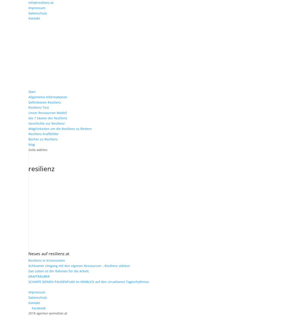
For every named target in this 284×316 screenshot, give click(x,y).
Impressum (36, 8)
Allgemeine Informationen (47, 97)
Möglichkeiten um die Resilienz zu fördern (60, 129)
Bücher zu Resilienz (43, 139)
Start (32, 92)
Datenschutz (37, 13)
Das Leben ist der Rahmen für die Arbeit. (58, 271)
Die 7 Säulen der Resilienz (47, 118)
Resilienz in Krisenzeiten (46, 260)
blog (31, 144)
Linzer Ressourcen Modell (47, 113)
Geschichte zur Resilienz (46, 123)
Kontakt (34, 18)
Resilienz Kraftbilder (43, 134)
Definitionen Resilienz (44, 102)
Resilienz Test (38, 107)
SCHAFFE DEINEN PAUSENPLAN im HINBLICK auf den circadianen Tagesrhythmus (88, 282)
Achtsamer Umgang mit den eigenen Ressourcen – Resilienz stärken (79, 266)
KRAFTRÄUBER (39, 276)
